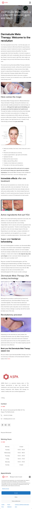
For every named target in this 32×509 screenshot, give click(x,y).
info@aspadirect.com (9, 419)
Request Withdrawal (6, 432)
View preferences (16, 501)
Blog (3, 398)
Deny (16, 497)
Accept (16, 493)
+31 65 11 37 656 (7, 415)
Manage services (5, 488)
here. (9, 358)
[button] (30, 477)
